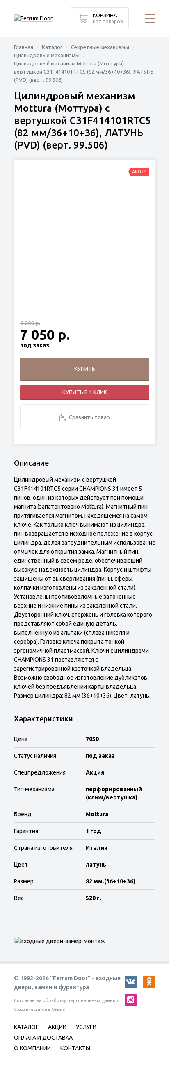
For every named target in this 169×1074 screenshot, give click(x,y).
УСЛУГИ (86, 1027)
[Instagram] (131, 1000)
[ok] (149, 982)
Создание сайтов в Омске (39, 1009)
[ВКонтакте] (131, 982)
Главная (23, 47)
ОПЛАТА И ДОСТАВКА (43, 1037)
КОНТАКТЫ (75, 1048)
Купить (84, 369)
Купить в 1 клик (84, 392)
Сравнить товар (89, 417)
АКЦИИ (57, 1027)
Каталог (52, 47)
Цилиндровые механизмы (47, 55)
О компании (32, 1048)
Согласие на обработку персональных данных (66, 1000)
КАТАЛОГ (26, 1027)
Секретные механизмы (100, 47)
